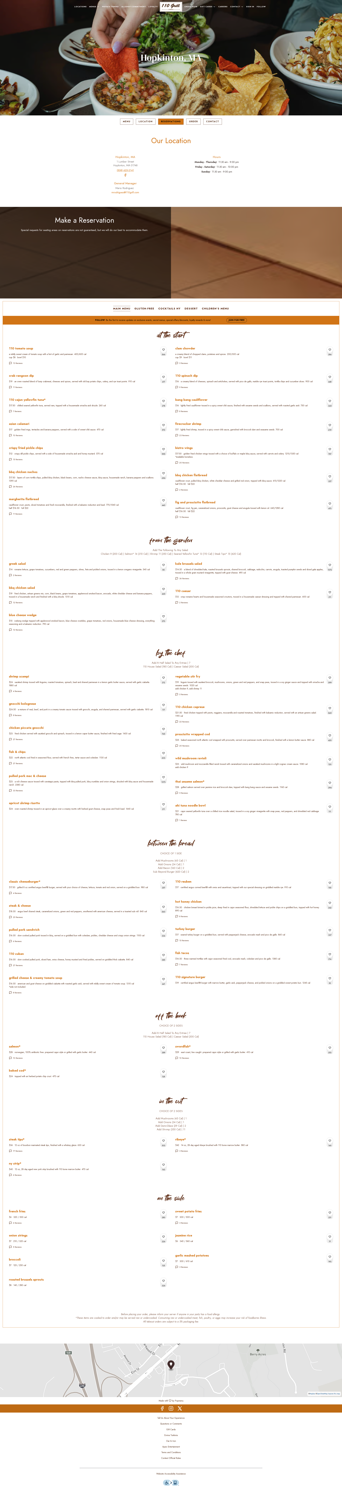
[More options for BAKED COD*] (163, 1072)
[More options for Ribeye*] (330, 1140)
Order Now (190, 6)
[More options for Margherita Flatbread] (163, 500)
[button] (94, 6)
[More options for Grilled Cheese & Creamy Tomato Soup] (163, 979)
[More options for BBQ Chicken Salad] (163, 589)
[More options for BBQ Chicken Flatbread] (330, 476)
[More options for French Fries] (163, 1212)
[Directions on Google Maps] (171, 1370)
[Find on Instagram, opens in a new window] (171, 1409)
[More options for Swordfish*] (330, 1048)
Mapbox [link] (312, 1394)
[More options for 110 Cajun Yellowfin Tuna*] (163, 401)
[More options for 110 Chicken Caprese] (330, 708)
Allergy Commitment (133, 6)
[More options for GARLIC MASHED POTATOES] (330, 1257)
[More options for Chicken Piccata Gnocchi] (163, 729)
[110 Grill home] (171, 7)
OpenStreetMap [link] (322, 1394)
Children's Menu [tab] (215, 308)
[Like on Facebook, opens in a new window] (125, 176)
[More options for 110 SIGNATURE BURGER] (330, 978)
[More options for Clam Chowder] (330, 349)
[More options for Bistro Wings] (330, 449)
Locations (80, 6)
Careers (223, 6)
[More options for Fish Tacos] (330, 954)
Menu (126, 121)
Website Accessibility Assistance (171, 1473)
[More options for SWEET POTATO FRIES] (330, 1212)
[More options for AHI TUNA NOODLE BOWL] (330, 807)
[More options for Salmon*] (163, 1048)
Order (193, 121)
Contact (212, 121)
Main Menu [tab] (121, 308)
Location (146, 121)
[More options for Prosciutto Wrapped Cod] (330, 735)
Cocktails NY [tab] (169, 308)
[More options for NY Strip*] (163, 1165)
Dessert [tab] (191, 308)
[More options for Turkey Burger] (330, 930)
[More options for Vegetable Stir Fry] (330, 678)
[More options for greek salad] (163, 565)
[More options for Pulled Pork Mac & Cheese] (163, 777)
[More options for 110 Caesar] (330, 592)
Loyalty (153, 6)
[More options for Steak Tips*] (163, 1140)
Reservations (171, 121)
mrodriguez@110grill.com (125, 192)
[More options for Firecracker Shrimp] (330, 425)
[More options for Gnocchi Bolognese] (163, 705)
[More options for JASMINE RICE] (330, 1237)
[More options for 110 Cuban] (163, 955)
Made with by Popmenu (92, 1400)
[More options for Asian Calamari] (163, 425)
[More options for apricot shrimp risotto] (163, 804)
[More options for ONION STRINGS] (163, 1237)
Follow (261, 6)
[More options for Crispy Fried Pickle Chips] (163, 449)
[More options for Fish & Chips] (163, 753)
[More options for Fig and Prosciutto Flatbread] (330, 503)
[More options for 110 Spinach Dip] (330, 377)
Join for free (237, 320)
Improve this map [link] (334, 1394)
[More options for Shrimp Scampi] (163, 678)
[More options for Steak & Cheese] (163, 907)
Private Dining (110, 6)
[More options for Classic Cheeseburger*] (163, 883)
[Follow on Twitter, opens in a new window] (179, 1409)
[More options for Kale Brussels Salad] (330, 565)
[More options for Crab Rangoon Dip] (163, 377)
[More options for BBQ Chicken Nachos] (163, 473)
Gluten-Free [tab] (144, 308)
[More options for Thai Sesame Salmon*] (330, 783)
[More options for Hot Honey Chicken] (330, 903)
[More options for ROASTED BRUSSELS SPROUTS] (163, 1281)
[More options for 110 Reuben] (330, 883)
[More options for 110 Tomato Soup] (163, 349)
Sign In (250, 6)
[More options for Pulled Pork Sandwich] (163, 931)
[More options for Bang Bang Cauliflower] (330, 401)
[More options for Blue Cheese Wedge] (163, 616)
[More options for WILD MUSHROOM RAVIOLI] (330, 759)
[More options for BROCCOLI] (163, 1261)
